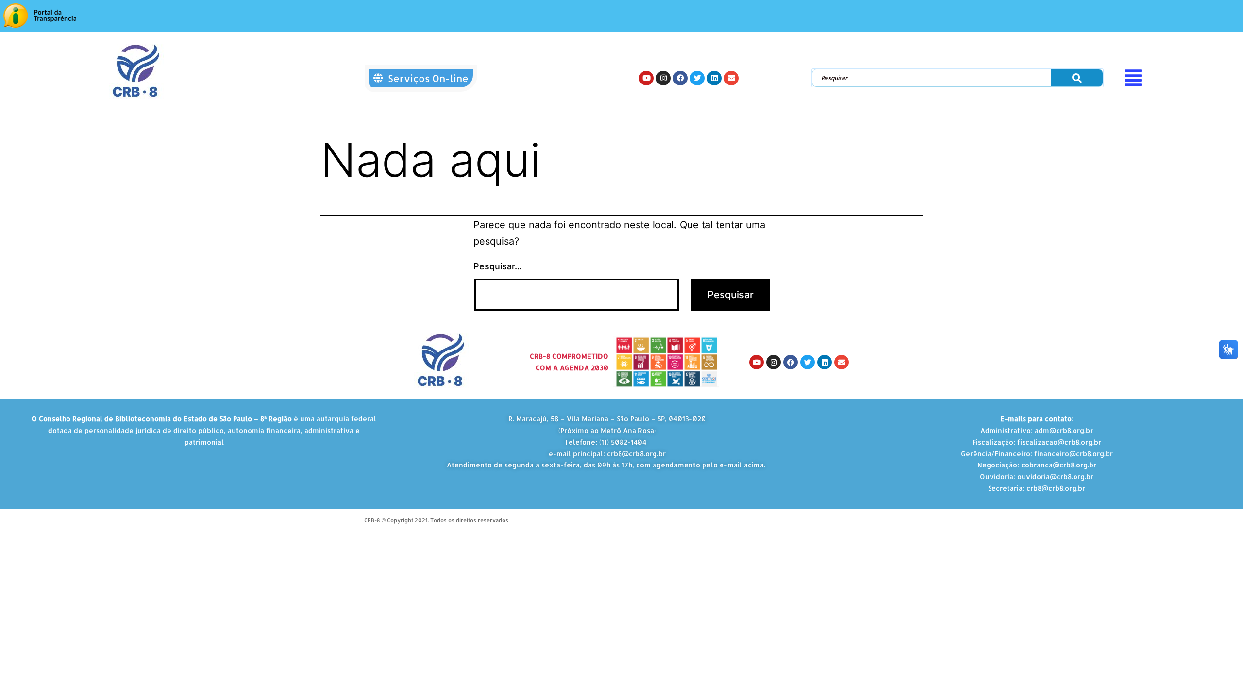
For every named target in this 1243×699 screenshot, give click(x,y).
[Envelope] (731, 78)
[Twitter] (697, 78)
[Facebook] (680, 78)
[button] (1180, 78)
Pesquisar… (497, 266)
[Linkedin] (714, 78)
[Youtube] (646, 78)
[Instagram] (663, 78)
